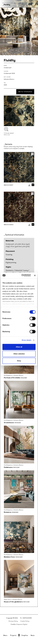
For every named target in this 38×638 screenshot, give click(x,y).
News (33, 635)
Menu (5, 635)
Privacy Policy (13, 621)
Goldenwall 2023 (21, 2)
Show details (26, 340)
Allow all (19, 347)
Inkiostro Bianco (9, 79)
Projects (13, 635)
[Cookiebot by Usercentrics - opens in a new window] (23, 275)
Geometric (10, 270)
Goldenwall (7, 68)
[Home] (19, 635)
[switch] (33, 318)
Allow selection (19, 354)
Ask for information (25, 92)
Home (4, 2)
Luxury (25, 270)
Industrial (18, 270)
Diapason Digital (21, 624)
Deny (19, 361)
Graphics (24, 635)
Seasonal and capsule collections (11, 2)
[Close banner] (35, 275)
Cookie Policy (24, 621)
